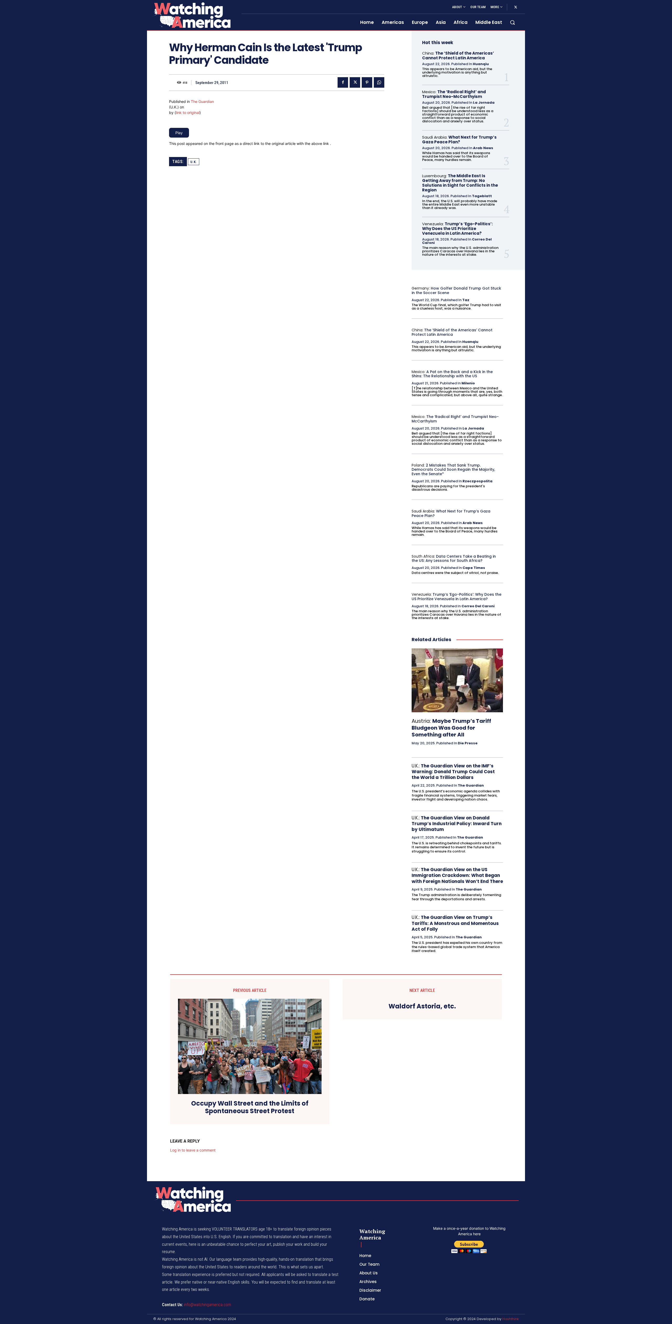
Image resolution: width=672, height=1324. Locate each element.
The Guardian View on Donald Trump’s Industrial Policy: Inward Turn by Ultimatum (457, 824)
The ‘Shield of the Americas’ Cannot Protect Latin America (458, 55)
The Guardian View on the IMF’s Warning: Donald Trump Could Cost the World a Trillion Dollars (453, 772)
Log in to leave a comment (193, 1150)
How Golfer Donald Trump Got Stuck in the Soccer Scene (456, 290)
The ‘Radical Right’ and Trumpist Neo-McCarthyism (454, 94)
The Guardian (202, 101)
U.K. (193, 162)
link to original (188, 112)
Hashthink (510, 1318)
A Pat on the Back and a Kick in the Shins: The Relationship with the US (452, 374)
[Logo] (191, 15)
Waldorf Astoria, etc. (422, 1006)
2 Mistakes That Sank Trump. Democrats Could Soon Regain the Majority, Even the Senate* (453, 470)
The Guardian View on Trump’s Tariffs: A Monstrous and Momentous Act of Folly (455, 923)
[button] (512, 22)
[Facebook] (343, 82)
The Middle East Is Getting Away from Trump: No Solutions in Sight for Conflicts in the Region (460, 183)
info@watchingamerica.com (207, 1304)
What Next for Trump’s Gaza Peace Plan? (459, 139)
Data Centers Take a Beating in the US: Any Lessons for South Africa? (454, 558)
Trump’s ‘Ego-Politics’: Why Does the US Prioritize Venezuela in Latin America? (457, 228)
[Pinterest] (367, 82)
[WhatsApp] (379, 82)
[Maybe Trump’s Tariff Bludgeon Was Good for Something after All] (457, 680)
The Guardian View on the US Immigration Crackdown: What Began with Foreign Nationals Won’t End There (457, 875)
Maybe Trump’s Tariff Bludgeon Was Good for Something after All (451, 727)
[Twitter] (515, 7)
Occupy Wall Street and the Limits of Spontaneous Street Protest (249, 1107)
